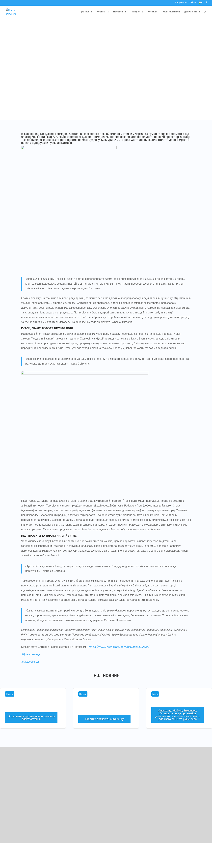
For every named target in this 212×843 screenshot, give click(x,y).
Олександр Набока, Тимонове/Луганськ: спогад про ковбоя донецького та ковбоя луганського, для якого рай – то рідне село (177, 715)
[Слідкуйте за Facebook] (6, 804)
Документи (190, 11)
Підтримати (180, 2)
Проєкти (118, 11)
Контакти (153, 11)
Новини (101, 11)
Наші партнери (171, 11)
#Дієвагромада (30, 654)
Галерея (135, 11)
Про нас (84, 11)
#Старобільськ (30, 661)
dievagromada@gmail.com (21, 790)
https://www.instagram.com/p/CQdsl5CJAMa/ (118, 646)
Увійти (192, 2)
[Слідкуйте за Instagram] (12, 804)
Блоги (155, 694)
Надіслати (195, 830)
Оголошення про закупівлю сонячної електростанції (33, 712)
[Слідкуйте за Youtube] (19, 804)
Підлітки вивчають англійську (106, 712)
